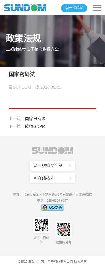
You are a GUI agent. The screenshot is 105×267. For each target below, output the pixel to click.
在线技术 (52, 178)
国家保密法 (35, 118)
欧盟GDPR (35, 126)
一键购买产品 (52, 165)
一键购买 (74, 8)
